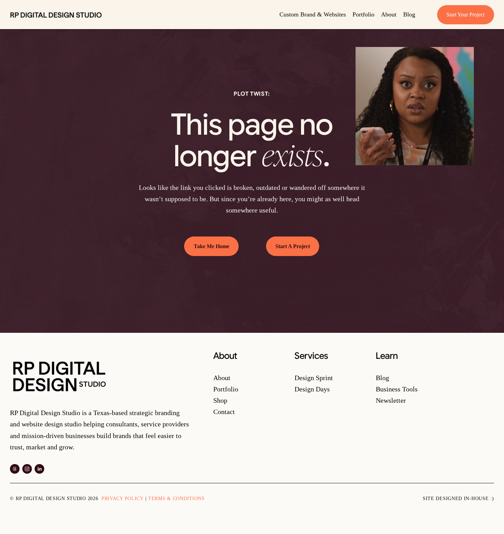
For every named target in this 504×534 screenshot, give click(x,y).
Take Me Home (211, 246)
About (388, 14)
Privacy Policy (122, 498)
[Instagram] (27, 469)
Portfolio (363, 14)
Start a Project (292, 246)
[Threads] (15, 469)
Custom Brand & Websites (312, 14)
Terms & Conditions (176, 498)
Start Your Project (465, 14)
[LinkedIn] (39, 469)
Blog (409, 14)
